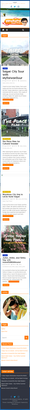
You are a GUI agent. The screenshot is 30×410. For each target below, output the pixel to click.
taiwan (7, 83)
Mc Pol (15, 80)
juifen (20, 264)
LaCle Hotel (24, 199)
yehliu (23, 266)
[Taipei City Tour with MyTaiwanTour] (15, 39)
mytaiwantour (23, 80)
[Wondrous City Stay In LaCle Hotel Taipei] (15, 175)
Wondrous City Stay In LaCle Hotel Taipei (13, 195)
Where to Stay (6, 139)
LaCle (19, 199)
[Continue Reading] (8, 99)
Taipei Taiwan (9, 201)
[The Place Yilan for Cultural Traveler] (15, 110)
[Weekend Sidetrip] (15, 12)
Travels (5, 68)
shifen (13, 266)
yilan (11, 148)
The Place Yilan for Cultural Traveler (11, 142)
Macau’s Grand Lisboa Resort (9, 360)
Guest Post (4, 331)
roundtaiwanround (7, 266)
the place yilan (6, 148)
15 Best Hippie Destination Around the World (13, 348)
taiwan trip (12, 83)
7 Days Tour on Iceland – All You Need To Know (14, 351)
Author (3, 329)
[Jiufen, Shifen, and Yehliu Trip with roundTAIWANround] (15, 226)
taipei (4, 83)
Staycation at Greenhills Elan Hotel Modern (13, 353)
